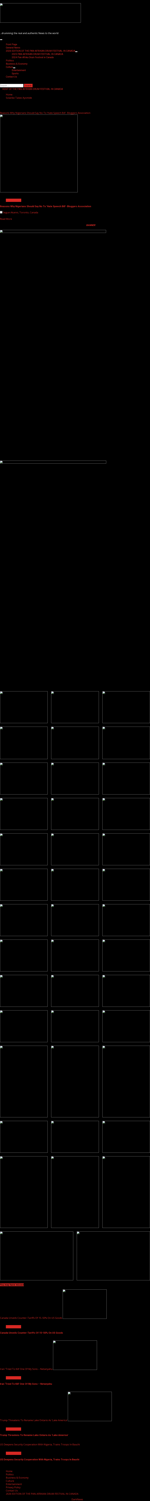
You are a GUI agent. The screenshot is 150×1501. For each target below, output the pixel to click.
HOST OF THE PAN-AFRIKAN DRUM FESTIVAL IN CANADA (32, 89)
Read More (6, 219)
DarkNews (77, 1499)
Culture (9, 67)
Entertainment (19, 70)
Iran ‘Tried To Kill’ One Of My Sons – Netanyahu (26, 1369)
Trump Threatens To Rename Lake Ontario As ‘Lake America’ (33, 1420)
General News (13, 47)
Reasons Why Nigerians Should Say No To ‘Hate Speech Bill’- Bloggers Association (45, 113)
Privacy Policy (13, 1487)
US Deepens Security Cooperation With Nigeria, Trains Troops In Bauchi (40, 1444)
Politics (10, 60)
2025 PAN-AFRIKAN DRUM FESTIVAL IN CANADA (37, 54)
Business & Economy (17, 63)
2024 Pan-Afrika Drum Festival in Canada (33, 57)
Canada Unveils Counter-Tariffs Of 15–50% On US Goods (31, 1318)
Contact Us (11, 76)
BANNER (90, 225)
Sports (15, 73)
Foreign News (13, 1326)
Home (9, 1471)
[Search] (1, 82)
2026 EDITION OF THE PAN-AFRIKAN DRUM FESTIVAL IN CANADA (40, 50)
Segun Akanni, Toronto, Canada (20, 212)
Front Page (11, 44)
